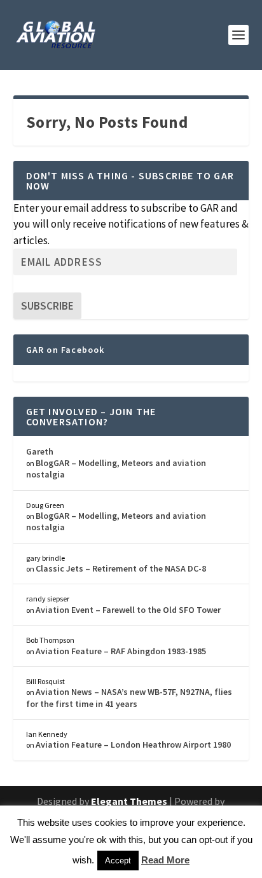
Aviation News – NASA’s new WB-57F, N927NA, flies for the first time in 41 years (129, 697)
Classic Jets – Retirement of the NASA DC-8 (121, 568)
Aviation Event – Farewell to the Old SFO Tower (128, 609)
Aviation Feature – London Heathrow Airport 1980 (133, 744)
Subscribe (47, 306)
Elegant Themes (129, 801)
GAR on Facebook (65, 349)
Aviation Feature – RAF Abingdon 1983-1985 (121, 651)
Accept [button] (118, 860)
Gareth (39, 451)
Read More (165, 859)
